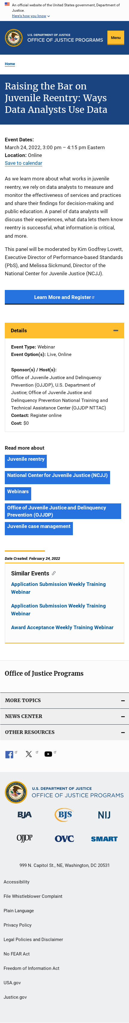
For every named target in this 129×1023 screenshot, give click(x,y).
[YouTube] (50, 756)
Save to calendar (23, 163)
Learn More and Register (62, 297)
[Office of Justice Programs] (14, 38)
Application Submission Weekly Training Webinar (58, 588)
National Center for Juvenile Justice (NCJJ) (57, 475)
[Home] (65, 38)
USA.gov (12, 982)
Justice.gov (15, 997)
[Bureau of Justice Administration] (25, 819)
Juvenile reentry (25, 459)
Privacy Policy (18, 925)
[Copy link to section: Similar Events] (52, 573)
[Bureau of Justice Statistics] (64, 823)
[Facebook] (11, 756)
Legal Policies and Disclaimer (33, 939)
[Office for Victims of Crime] (64, 843)
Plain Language (19, 910)
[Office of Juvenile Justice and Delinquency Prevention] (24, 844)
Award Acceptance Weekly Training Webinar (62, 627)
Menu (116, 37)
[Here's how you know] (64, 10)
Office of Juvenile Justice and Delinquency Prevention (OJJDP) (56, 511)
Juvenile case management (38, 526)
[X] (31, 756)
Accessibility (16, 882)
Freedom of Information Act (31, 968)
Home (10, 64)
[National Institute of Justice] (104, 819)
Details (19, 330)
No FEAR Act (17, 954)
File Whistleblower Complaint (33, 896)
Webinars (18, 491)
